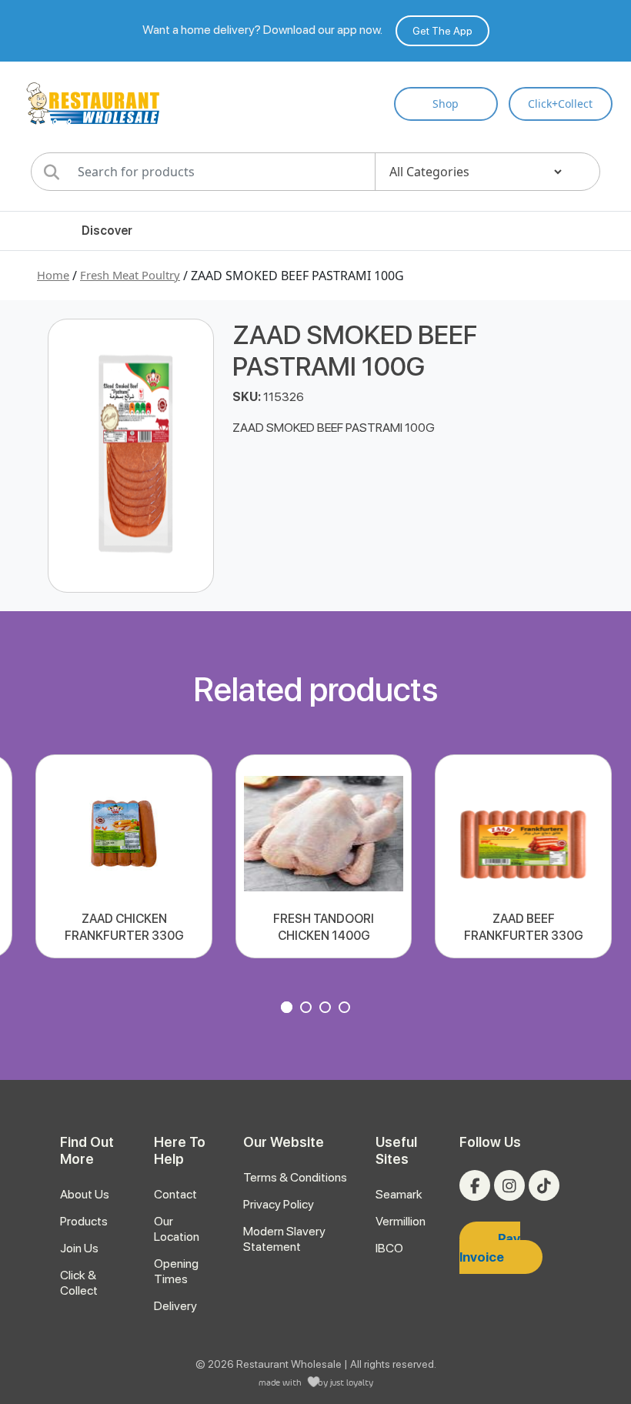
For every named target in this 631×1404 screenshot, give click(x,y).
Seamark (399, 1194)
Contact (175, 1194)
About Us (84, 1194)
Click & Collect (79, 1283)
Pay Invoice (489, 1248)
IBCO (389, 1248)
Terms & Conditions (295, 1177)
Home (53, 274)
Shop (445, 103)
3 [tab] (327, 1009)
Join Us (79, 1248)
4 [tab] (346, 1009)
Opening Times (176, 1271)
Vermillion (401, 1221)
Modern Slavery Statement (284, 1239)
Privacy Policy (278, 1204)
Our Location (176, 1229)
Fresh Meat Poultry (130, 274)
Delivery (175, 1306)
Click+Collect (560, 103)
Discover (107, 230)
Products (84, 1221)
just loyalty (351, 1382)
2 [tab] (308, 1009)
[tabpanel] (123, 856)
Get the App (442, 31)
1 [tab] (288, 1009)
